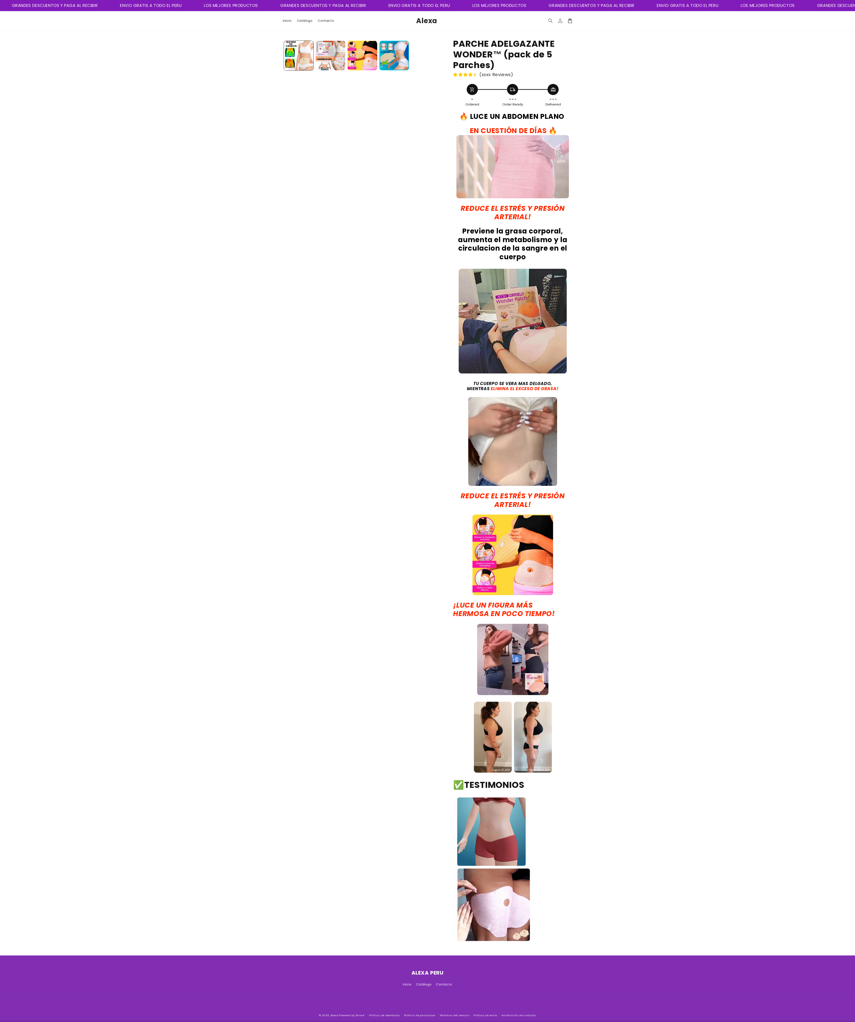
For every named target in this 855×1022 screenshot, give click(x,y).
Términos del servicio (455, 1015)
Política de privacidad (419, 1015)
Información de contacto (518, 1015)
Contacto (444, 984)
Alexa (334, 1015)
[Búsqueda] (550, 21)
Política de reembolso (384, 1015)
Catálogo (424, 984)
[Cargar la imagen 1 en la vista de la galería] (299, 55)
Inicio (407, 984)
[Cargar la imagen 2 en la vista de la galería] (330, 55)
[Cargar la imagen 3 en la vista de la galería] (362, 55)
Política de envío (485, 1015)
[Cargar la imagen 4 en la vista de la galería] (394, 55)
